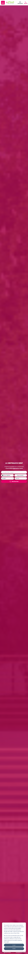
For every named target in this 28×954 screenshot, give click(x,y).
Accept (14, 945)
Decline (14, 948)
